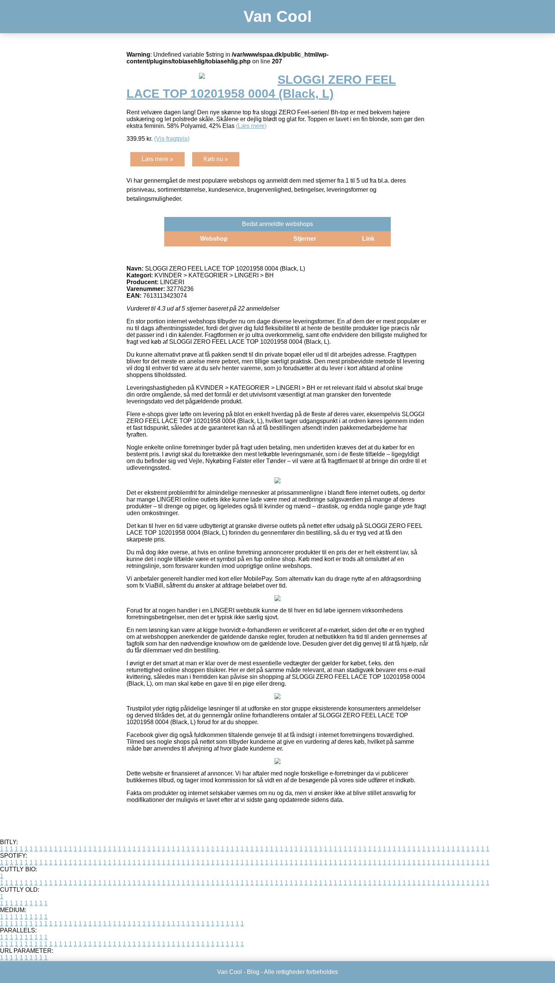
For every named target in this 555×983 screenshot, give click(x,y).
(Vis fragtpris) (172, 138)
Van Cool (278, 16)
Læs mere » (157, 159)
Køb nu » (216, 159)
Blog (253, 972)
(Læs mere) (251, 126)
